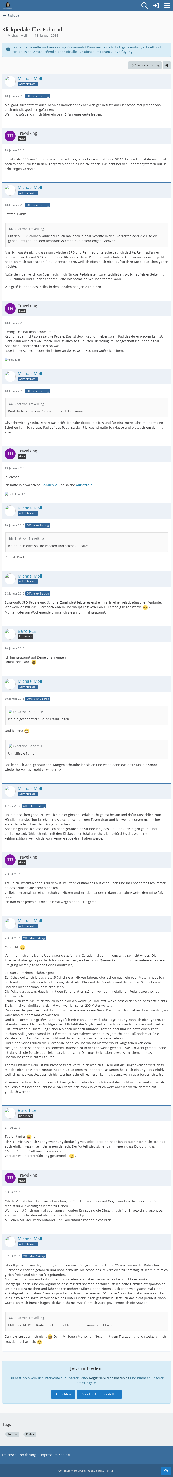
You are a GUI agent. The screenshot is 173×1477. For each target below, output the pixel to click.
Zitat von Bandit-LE (29, 711)
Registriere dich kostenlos (109, 1378)
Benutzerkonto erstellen (99, 1394)
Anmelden (63, 1394)
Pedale (30, 1434)
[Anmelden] (155, 5)
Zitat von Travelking (29, 229)
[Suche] (144, 5)
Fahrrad (13, 1434)
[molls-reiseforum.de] (7, 5)
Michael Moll (17, 35)
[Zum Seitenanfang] (166, 1471)
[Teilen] (167, 65)
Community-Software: (86, 1470)
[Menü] (167, 5)
